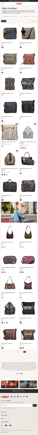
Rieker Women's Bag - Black (25, 93)
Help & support (4, 415)
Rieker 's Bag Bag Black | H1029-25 (8, 267)
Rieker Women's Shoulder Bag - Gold (8, 141)
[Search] (3, 3)
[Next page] (24, 352)
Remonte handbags (20, 369)
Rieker (2, 418)
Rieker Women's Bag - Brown (26, 67)
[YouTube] (27, 397)
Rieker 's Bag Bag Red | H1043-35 (26, 292)
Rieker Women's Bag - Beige (25, 42)
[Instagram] (21, 397)
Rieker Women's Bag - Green (7, 67)
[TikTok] (24, 397)
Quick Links (3, 412)
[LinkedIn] (18, 397)
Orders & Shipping (5, 421)
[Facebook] (12, 397)
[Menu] (1, 3)
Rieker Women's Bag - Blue (6, 42)
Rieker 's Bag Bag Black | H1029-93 (27, 267)
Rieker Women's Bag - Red (6, 343)
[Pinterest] (15, 397)
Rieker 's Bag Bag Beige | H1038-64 (8, 292)
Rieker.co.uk (4, 428)
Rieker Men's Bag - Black (6, 195)
